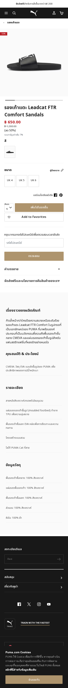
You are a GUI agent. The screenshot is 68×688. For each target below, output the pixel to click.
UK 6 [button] (33, 180)
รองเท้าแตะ (13, 22)
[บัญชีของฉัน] (54, 13)
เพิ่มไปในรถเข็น (39, 207)
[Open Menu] (7, 13)
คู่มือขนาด (55, 170)
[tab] (10, 100)
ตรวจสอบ (34, 256)
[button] (7, 13)
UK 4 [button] (10, 180)
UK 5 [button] (21, 180)
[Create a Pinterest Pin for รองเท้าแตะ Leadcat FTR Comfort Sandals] (61, 195)
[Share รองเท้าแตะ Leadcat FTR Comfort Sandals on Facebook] (55, 195)
